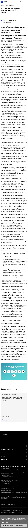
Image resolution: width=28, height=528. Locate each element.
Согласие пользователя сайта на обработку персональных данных (14, 493)
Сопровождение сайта (6, 512)
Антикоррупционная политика (7, 488)
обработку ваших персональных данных (18, 519)
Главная (2, 5)
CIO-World (7, 22)
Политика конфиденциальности (14, 497)
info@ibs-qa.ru (7, 483)
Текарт (13, 512)
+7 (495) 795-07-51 (17, 480)
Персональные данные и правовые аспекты (10, 486)
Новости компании (10, 5)
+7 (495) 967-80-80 (18, 2)
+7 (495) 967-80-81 (7, 481)
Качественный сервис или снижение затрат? (13, 525)
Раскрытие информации (6, 490)
